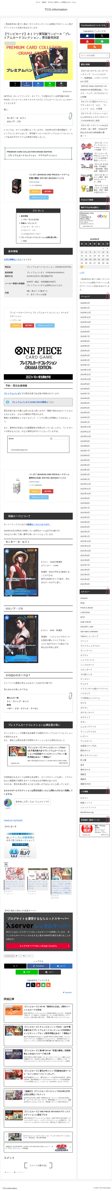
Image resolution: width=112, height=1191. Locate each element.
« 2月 (82, 273)
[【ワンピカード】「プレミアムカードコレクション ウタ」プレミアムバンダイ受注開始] (14, 874)
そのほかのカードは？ (32, 234)
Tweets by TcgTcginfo (13, 820)
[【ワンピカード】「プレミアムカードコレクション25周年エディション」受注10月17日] (38, 874)
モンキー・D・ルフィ (31, 227)
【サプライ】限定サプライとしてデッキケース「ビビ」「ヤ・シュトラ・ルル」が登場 (94, 105)
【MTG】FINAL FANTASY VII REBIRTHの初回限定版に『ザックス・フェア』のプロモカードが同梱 (94, 91)
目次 (35, 210)
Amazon (35, 191)
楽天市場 (48, 191)
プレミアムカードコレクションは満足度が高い (39, 237)
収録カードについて (29, 223)
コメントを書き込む (38, 1165)
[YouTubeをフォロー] (38, 985)
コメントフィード (88, 807)
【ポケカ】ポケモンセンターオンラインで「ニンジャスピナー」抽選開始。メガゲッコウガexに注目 (94, 76)
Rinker (37, 182)
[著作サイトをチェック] (28, 985)
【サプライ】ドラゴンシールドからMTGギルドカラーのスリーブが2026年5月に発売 (94, 117)
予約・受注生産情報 (31, 220)
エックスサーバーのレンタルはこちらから (38, 946)
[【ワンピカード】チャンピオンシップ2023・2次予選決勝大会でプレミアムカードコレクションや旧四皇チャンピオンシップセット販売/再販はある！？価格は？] (61, 874)
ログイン (84, 798)
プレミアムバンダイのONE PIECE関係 (29, 402)
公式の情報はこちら (13, 259)
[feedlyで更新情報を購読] (43, 985)
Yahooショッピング (39, 197)
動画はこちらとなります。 (39, 524)
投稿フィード (86, 803)
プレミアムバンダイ (13, 393)
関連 (25, 241)
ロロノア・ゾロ (29, 230)
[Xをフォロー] (33, 985)
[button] (61, 84)
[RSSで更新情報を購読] (48, 985)
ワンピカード (10, 956)
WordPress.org (87, 812)
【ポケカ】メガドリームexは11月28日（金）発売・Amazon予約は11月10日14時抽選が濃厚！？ (94, 130)
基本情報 (24, 216)
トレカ (20, 956)
